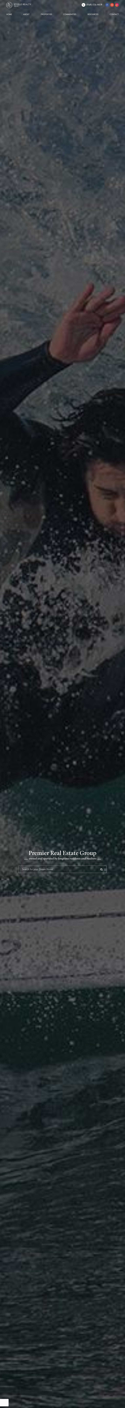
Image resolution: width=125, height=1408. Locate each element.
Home (9, 14)
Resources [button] (93, 14)
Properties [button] (46, 14)
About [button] (26, 14)
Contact (114, 14)
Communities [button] (69, 14)
